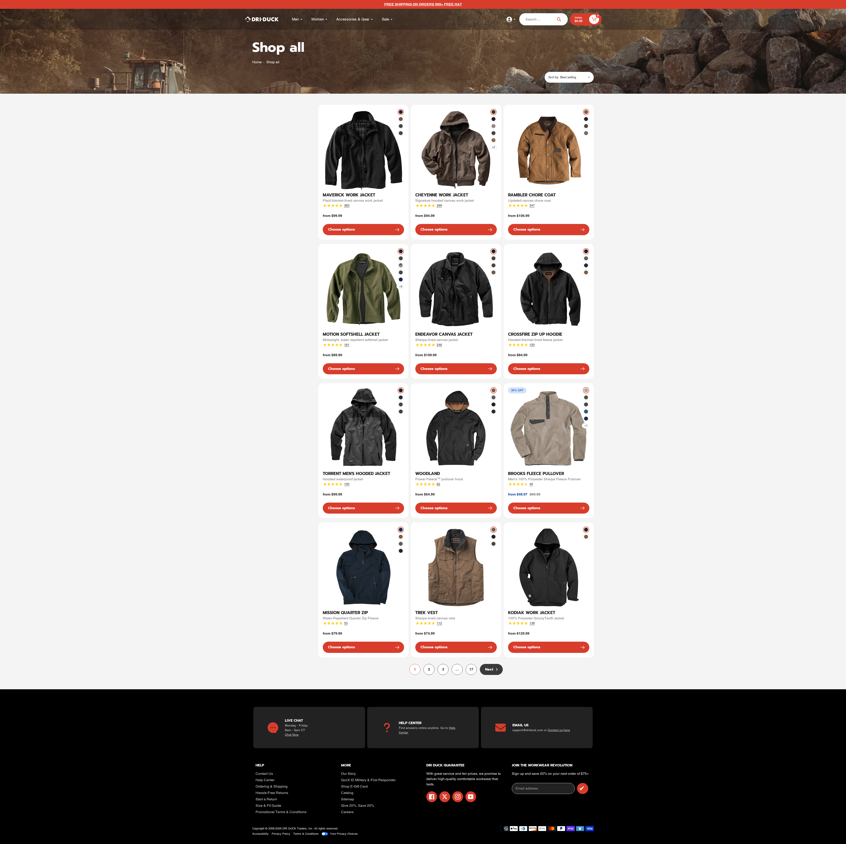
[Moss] (586, 390)
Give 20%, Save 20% (357, 805)
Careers (347, 812)
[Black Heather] (401, 265)
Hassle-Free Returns (272, 793)
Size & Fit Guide (268, 805)
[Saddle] (586, 112)
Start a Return (266, 799)
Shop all (272, 62)
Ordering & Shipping (272, 786)
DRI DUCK (289, 828)
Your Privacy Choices (344, 833)
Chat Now (292, 734)
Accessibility (260, 833)
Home (257, 62)
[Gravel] (493, 126)
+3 (400, 286)
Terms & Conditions (306, 833)
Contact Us (264, 773)
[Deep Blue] (401, 279)
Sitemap (347, 799)
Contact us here (559, 730)
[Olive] (401, 412)
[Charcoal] (401, 126)
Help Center (265, 780)
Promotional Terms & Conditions (281, 812)
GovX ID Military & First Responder (368, 780)
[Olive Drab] (401, 258)
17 (473, 670)
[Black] (401, 112)
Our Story (348, 773)
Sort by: (553, 77)
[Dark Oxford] (586, 258)
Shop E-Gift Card (354, 786)
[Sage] (586, 397)
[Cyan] (586, 412)
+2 (493, 147)
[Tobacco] (401, 133)
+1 (586, 425)
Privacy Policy (281, 833)
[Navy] (586, 265)
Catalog (347, 793)
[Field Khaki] (401, 119)
